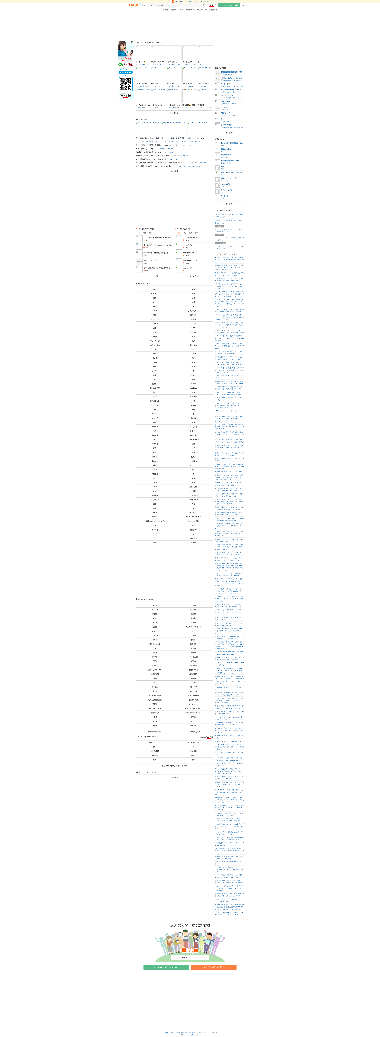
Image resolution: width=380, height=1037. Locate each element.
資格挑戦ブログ (226, 155)
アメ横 (193, 682)
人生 (154, 349)
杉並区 (193, 640)
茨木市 (193, 652)
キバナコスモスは (188, 83)
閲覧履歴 (214, 10)
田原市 (154, 661)
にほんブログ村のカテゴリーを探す (174, 766)
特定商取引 (192, 1033)
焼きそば (155, 530)
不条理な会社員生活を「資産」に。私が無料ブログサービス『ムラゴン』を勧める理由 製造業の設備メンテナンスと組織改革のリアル (229, 294)
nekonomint (187, 268)
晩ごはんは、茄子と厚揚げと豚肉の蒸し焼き (177, 138)
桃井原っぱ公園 (154, 644)
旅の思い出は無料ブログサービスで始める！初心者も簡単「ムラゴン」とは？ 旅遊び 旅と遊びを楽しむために (229, 807)
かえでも (224, 107)
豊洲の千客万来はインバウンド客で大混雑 (151, 159)
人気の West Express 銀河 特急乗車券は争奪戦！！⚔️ (157, 237)
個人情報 (184, 1033)
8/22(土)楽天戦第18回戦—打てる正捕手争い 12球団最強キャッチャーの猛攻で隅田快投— (161, 163)
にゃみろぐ (224, 196)
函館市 (154, 627)
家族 (193, 336)
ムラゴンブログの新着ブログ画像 (147, 42)
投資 (193, 469)
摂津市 (154, 657)
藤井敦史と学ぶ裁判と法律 (230, 161)
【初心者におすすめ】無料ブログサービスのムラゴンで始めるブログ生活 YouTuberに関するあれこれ (229, 869)
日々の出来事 (155, 388)
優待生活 (193, 538)
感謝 (154, 504)
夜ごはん (155, 461)
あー (199, 62)
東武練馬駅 (193, 665)
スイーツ (155, 414)
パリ (154, 682)
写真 (193, 401)
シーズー (193, 396)
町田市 (193, 661)
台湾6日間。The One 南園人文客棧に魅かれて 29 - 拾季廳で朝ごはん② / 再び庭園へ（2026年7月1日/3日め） (157, 268)
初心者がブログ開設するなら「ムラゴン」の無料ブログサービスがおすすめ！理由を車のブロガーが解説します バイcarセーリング (229, 547)
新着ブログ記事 (220, 68)
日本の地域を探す (194, 731)
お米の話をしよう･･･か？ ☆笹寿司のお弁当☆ (152, 155)
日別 (138, 233)
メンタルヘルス (193, 742)
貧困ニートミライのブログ (230, 178)
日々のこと (155, 293)
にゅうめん (155, 512)
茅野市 (154, 704)
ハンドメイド (193, 431)
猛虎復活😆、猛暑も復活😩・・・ (189, 105)
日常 (154, 298)
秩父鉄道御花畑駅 (155, 695)
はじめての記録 (141, 83)
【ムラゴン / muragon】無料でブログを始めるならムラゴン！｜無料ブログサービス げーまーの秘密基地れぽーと (229, 466)
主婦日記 (155, 755)
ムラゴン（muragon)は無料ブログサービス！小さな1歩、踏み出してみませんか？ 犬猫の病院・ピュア (229, 631)
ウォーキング (155, 341)
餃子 (193, 448)
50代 (193, 289)
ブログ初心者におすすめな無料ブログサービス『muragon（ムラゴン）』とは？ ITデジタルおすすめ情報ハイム (229, 286)
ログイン (245, 5)
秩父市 (154, 691)
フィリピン (155, 640)
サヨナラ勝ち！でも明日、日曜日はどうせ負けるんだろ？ (156, 145)
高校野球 (155, 435)
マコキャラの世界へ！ (191, 237)
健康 (193, 478)
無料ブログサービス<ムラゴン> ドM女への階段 (229, 472)
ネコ (154, 491)
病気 (154, 759)
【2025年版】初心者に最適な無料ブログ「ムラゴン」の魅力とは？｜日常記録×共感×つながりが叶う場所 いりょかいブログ (229, 370)
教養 (193, 482)
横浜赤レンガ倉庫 (155, 708)
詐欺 (154, 525)
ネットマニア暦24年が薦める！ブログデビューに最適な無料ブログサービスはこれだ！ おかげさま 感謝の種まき (229, 533)
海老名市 (193, 725)
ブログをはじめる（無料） (229, 5)
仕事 (154, 332)
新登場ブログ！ (220, 139)
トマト (193, 534)
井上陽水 (193, 461)
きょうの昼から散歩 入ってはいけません (143, 105)
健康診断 (193, 530)
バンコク (155, 635)
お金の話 (155, 495)
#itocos (155, 517)
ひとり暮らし (193, 491)
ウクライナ (155, 721)
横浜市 (154, 605)
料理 (154, 465)
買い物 (154, 358)
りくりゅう (193, 426)
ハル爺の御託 (225, 184)
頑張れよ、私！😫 (149, 260)
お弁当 (193, 319)
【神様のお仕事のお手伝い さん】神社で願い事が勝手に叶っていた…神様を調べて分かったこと (233, 78)
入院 (154, 538)
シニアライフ (193, 495)
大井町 (193, 635)
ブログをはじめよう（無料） (166, 967)
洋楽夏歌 (201, 105)
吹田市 (193, 648)
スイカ (154, 534)
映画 (154, 375)
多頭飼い (193, 366)
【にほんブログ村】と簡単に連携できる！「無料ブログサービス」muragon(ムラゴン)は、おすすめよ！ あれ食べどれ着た (229, 700)
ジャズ (154, 482)
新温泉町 (193, 644)
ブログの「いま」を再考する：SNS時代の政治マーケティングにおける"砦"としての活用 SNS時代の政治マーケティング (229, 317)
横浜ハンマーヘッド (193, 713)
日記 (154, 289)
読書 (154, 328)
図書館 (154, 362)
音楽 (154, 315)
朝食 (154, 422)
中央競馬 (155, 384)
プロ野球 (155, 444)
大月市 (154, 717)
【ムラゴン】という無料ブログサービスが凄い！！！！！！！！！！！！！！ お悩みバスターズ (229, 612)
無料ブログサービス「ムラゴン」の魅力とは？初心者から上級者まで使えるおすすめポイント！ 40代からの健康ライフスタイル (229, 477)
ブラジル (155, 687)
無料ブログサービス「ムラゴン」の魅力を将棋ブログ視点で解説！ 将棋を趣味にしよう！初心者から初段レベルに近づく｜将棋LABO (229, 501)
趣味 (154, 366)
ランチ (154, 311)
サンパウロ (193, 687)
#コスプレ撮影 (193, 521)
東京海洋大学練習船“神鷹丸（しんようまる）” (233, 89)
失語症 (154, 452)
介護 (193, 452)
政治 (193, 392)
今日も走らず (187, 62)
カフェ (193, 375)
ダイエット (155, 319)
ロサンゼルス (193, 704)
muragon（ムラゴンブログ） (192, 1035)
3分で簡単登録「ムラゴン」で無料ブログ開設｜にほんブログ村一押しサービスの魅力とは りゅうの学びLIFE (229, 850)
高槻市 (154, 652)
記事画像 (166, 10)
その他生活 (155, 751)
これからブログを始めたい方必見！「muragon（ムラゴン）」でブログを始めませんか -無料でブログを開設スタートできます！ (229, 670)
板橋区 (154, 618)
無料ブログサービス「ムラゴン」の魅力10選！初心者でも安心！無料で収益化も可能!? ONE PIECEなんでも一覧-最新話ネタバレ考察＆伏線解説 (229, 907)
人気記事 (181, 10)
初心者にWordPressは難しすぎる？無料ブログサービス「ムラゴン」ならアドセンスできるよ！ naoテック (229, 792)
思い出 (193, 418)
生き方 (154, 396)
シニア (154, 302)
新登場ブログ (190, 10)
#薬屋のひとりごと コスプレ (155, 521)
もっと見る (174, 113)
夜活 (193, 444)
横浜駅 (193, 717)
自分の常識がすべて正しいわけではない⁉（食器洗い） (155, 166)
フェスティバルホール (193, 627)
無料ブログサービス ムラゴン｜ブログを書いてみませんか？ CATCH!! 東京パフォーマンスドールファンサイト (229, 784)
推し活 (154, 457)
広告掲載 (214, 1033)
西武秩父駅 (193, 691)
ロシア (193, 721)
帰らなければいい (157, 62)
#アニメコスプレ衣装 (193, 517)
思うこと (193, 315)
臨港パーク (155, 713)
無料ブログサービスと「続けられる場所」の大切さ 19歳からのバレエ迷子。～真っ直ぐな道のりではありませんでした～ (229, 267)
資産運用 (155, 426)
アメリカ (155, 609)
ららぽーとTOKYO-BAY (155, 670)
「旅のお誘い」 (172, 62)
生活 (193, 298)
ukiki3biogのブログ (190, 260)
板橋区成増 (155, 674)
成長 (193, 409)
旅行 (154, 353)
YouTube (193, 388)
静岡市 (193, 678)
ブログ (193, 323)
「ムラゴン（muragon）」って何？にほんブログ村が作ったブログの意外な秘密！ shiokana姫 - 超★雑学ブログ (229, 747)
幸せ (154, 478)
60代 (193, 293)
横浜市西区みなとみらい (193, 708)
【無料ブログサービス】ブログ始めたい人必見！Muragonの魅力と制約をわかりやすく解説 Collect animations (229, 346)
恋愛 (193, 759)
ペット (154, 469)
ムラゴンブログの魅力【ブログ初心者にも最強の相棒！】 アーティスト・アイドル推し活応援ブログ (229, 434)
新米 (193, 358)
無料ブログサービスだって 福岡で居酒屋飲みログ (229, 741)
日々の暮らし (155, 401)
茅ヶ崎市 (193, 618)
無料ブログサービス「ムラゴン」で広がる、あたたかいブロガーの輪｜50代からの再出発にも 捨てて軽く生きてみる (229, 325)
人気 (178, 233)
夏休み (193, 457)
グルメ (154, 336)
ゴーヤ (154, 409)
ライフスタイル (193, 311)
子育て (193, 755)
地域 (193, 525)
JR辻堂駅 (155, 665)
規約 (178, 1033)
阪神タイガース (193, 439)
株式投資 (155, 474)
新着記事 (173, 10)
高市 (154, 448)
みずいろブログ (188, 245)
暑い (154, 392)
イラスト (155, 371)
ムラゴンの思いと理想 (214, 967)
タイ (193, 631)
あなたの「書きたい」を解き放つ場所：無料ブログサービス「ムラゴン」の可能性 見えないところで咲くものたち (229, 426)
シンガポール (155, 631)
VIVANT (193, 328)
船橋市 (193, 614)
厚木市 (154, 622)
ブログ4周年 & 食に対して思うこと (155, 253)
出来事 (154, 487)
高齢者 (193, 542)
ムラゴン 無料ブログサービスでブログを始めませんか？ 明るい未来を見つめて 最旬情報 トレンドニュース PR (229, 730)
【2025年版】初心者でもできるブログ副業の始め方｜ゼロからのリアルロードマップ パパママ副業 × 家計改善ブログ (229, 338)
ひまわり (155, 405)
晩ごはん (193, 345)
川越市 (154, 678)
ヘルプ (199, 1033)
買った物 (193, 487)
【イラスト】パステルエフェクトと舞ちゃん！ (157, 245)
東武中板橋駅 (193, 700)
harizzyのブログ (189, 253)
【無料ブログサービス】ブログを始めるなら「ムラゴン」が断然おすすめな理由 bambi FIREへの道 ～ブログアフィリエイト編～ (229, 405)
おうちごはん (155, 345)
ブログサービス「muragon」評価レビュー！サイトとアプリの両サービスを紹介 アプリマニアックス (229, 526)
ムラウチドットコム (169, 1033)
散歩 (154, 306)
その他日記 (193, 751)
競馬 (193, 362)
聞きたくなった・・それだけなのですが (205, 83)
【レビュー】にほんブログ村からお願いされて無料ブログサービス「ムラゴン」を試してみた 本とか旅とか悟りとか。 (229, 599)
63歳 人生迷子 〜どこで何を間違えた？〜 (233, 172)
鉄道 (154, 508)
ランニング (193, 465)
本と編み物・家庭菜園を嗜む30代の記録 (233, 143)
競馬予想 (193, 435)
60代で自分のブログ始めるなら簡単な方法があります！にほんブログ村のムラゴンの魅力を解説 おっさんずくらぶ (229, 800)
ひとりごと (155, 379)
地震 (193, 302)
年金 (193, 504)
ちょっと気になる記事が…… (146, 149)
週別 (144, 233)
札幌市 (154, 725)
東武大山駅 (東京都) (155, 700)
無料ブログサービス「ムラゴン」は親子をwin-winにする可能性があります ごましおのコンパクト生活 (229, 447)
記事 (154, 542)
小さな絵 (154, 83)
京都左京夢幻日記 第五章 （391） (232, 72)
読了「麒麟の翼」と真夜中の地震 (147, 138)
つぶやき (155, 323)
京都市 (154, 614)
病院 (193, 379)
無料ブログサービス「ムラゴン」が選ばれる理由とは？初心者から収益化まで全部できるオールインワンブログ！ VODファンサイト (229, 418)
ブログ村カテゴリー (202, 10)
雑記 (154, 439)
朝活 (193, 422)
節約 (193, 341)
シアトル (155, 648)
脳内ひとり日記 (226, 149)
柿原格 (223, 166)
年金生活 (155, 418)
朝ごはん (193, 332)
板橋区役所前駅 (193, 695)
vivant (193, 405)
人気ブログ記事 (141, 119)
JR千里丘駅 (193, 657)
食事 (154, 431)
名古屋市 (193, 609)
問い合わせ (206, 1033)
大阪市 (193, 605)
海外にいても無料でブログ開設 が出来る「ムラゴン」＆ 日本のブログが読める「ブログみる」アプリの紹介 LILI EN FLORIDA (229, 771)
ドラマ (193, 353)
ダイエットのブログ (227, 190)
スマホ (193, 384)
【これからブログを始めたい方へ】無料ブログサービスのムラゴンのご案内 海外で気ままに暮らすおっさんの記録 (229, 888)
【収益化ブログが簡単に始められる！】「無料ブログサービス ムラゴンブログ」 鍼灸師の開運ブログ (229, 826)
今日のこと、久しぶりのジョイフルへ (201, 138)
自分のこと (155, 499)
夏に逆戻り (171, 83)
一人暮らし (193, 512)
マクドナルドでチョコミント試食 (158, 105)
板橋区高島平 (193, 670)
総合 (150, 233)
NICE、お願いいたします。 (174, 105)
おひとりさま (193, 499)
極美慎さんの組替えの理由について (148, 152)
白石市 (193, 622)
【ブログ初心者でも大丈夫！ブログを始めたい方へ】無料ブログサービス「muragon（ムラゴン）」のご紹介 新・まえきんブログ (229, 591)
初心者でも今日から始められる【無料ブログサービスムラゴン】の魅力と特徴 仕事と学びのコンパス (229, 259)
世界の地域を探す (154, 731)
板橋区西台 (193, 674)
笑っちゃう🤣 (140, 62)
